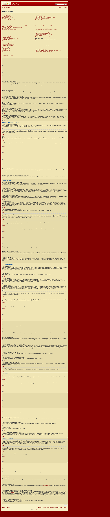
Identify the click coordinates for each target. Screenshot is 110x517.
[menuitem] (9, 7)
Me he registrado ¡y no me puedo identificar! (8, 17)
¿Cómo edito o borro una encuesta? (7, 39)
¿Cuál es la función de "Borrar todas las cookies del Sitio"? (10, 21)
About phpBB (11, 480)
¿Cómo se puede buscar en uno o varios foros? (42, 32)
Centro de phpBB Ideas (46, 485)
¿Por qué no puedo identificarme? (7, 18)
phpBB (42, 150)
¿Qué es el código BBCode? (6, 48)
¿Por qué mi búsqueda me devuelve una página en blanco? (43, 34)
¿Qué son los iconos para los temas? (7, 55)
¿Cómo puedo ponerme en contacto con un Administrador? (43, 51)
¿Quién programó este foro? (39, 48)
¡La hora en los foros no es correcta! (7, 26)
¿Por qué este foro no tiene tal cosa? (40, 49)
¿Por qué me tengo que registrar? (7, 14)
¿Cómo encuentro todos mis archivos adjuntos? (42, 45)
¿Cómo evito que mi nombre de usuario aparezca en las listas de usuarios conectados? (14, 25)
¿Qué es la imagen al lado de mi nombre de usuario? (9, 29)
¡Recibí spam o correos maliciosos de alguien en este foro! (43, 25)
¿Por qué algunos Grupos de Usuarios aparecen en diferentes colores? (45, 19)
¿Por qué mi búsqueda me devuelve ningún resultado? (42, 33)
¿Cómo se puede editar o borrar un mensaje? (8, 35)
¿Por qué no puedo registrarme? (6, 16)
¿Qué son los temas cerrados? (6, 54)
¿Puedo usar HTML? (5, 49)
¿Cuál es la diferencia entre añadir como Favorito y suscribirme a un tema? (45, 39)
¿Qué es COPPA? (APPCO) (6, 15)
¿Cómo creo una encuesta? (6, 37)
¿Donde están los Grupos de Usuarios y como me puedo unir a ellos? (45, 17)
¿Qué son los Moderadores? (39, 15)
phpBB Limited (39, 479)
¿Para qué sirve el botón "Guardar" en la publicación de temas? (11, 43)
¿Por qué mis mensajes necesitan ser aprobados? (9, 44)
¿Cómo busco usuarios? (38, 35)
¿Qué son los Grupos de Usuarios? (40, 16)
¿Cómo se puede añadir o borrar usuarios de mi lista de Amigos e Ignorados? (46, 29)
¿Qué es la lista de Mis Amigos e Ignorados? (41, 28)
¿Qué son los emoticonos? (6, 50)
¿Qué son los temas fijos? (5, 53)
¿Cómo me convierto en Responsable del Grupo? (42, 18)
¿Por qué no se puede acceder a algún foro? (8, 40)
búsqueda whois (12, 492)
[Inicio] (7, 4)
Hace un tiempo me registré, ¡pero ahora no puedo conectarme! (11, 19)
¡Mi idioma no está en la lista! (6, 28)
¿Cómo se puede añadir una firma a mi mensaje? (9, 36)
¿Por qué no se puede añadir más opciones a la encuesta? (10, 38)
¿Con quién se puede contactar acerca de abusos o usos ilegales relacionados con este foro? (48, 50)
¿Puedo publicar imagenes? (6, 51)
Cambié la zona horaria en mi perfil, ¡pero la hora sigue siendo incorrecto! (12, 27)
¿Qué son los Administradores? (39, 14)
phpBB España (38, 509)
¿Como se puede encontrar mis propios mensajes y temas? (43, 36)
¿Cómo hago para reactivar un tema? (7, 45)
